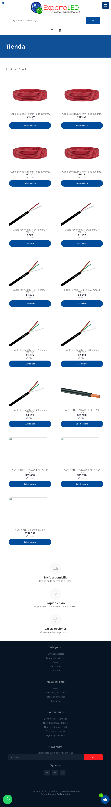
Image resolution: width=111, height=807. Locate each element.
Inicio (55, 688)
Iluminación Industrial (55, 658)
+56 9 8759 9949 (56, 731)
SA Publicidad (64, 794)
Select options (30, 125)
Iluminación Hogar (55, 653)
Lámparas (55, 670)
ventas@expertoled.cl (56, 727)
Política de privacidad (55, 696)
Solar (55, 662)
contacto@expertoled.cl (56, 723)
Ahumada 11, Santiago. (56, 718)
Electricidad (55, 666)
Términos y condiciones (55, 692)
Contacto (55, 701)
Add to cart (30, 243)
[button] (3, 3)
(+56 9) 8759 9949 (56, 735)
